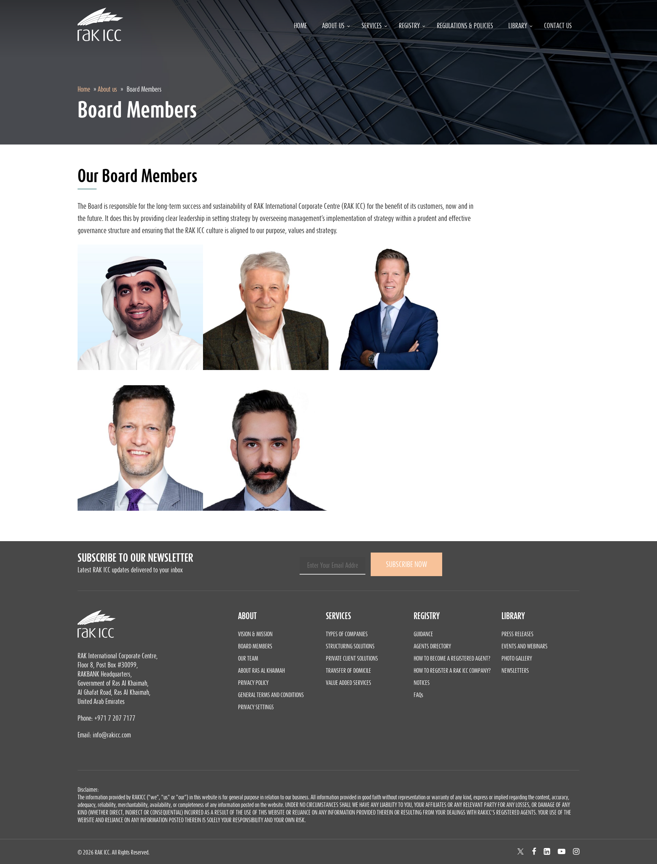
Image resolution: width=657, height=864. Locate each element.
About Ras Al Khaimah (261, 670)
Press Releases (517, 634)
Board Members (255, 646)
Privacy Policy (253, 682)
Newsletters (515, 670)
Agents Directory (432, 646)
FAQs (418, 694)
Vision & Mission (255, 634)
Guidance (423, 634)
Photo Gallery (516, 658)
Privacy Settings (256, 707)
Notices (422, 682)
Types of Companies (347, 634)
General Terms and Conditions (271, 694)
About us (107, 89)
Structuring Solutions (350, 646)
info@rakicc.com (112, 735)
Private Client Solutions (352, 658)
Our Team (248, 658)
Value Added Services (348, 682)
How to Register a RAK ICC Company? (452, 670)
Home (84, 89)
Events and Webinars (524, 646)
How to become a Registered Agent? (452, 658)
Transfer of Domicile (348, 670)
